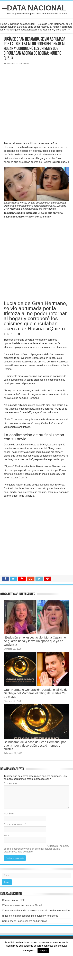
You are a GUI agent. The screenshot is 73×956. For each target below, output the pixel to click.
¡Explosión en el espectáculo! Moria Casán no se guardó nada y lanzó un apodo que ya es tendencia (35, 641)
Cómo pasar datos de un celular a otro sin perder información (36, 910)
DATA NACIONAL (36, 8)
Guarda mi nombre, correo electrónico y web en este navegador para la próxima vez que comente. (36, 848)
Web (6, 835)
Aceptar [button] (43, 950)
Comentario (10, 783)
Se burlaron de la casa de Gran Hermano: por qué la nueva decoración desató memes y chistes (35, 745)
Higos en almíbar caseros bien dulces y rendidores (30, 915)
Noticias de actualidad (22, 23)
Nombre (9, 813)
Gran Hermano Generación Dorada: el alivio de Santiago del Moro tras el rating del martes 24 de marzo (36, 693)
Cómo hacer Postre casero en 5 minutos (24, 920)
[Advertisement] (36, 104)
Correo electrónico (15, 824)
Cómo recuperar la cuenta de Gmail (22, 905)
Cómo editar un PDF (13, 900)
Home (3, 23)
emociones (53, 147)
